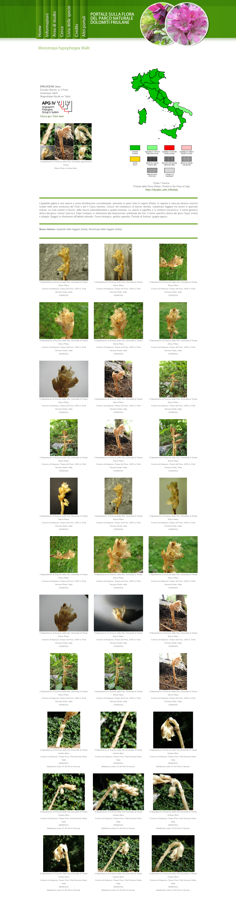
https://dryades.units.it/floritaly (161, 189)
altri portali (84, 19)
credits (76, 19)
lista (69, 19)
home (39, 19)
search (61, 19)
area (54, 19)
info (47, 19)
